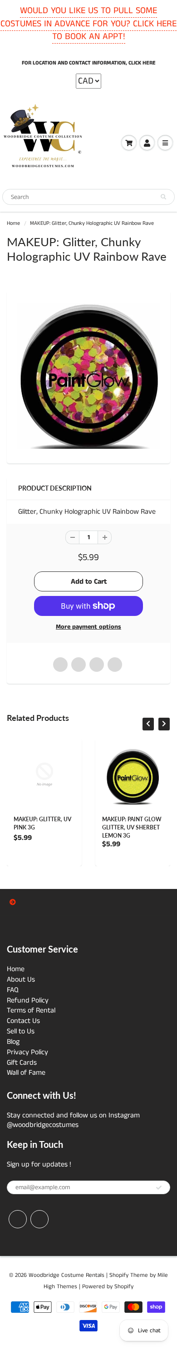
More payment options (88, 626)
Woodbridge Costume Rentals (66, 1275)
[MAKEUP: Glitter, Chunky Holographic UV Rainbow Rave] (88, 376)
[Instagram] (39, 1219)
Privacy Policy (27, 1052)
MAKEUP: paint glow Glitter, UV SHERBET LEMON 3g (132, 827)
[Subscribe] (159, 1188)
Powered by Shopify (107, 1286)
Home (13, 223)
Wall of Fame (26, 1072)
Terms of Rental (31, 1010)
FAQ (13, 990)
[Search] (163, 197)
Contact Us (23, 1021)
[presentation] (148, 724)
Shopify (118, 1275)
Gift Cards (22, 1062)
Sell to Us (20, 1031)
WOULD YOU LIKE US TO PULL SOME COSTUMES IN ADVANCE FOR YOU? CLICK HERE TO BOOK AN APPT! (88, 23)
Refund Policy (28, 1000)
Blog (13, 1042)
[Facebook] (18, 1219)
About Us (21, 979)
